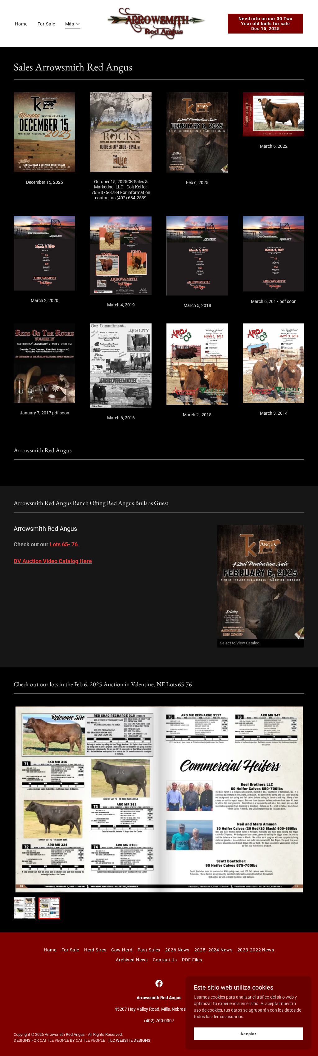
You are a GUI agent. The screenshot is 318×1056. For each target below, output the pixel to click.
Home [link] (21, 23)
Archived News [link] (132, 959)
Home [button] (50, 949)
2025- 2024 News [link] (213, 949)
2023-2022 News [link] (256, 949)
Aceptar (248, 1033)
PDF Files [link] (192, 959)
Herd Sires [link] (95, 949)
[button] (73, 25)
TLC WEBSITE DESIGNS (129, 1040)
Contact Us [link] (165, 959)
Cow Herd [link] (121, 949)
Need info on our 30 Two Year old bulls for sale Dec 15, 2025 (265, 23)
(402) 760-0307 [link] (159, 1020)
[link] (159, 23)
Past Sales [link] (149, 949)
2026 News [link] (177, 949)
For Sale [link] (46, 23)
